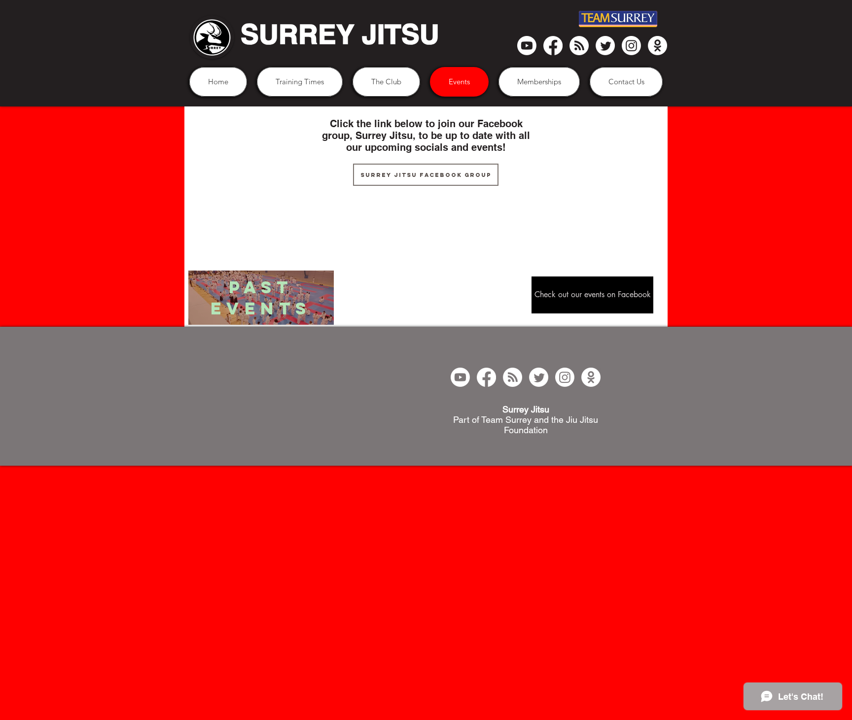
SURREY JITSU (340, 34)
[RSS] (579, 45)
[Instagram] (631, 45)
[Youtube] (526, 45)
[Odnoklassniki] (657, 45)
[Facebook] (553, 45)
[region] (261, 299)
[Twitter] (605, 45)
